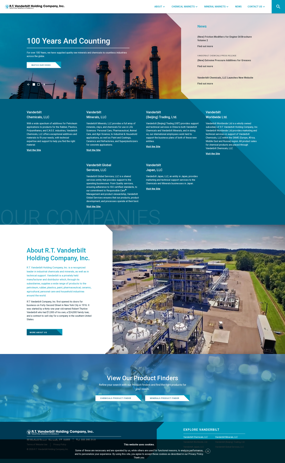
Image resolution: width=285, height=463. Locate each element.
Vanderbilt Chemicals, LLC (195, 437)
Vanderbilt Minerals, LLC (226, 437)
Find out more (205, 46)
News (202, 26)
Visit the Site (34, 150)
